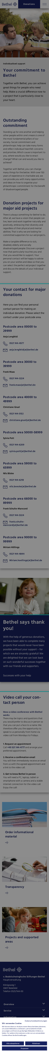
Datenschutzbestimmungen (36, 1021)
